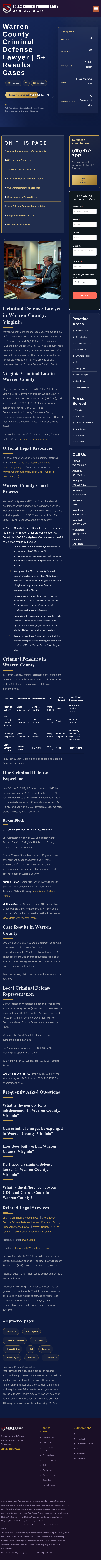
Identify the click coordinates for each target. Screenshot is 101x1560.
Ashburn (77, 471)
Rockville (77, 500)
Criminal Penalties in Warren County (25, 178)
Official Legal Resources (19, 160)
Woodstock (78, 530)
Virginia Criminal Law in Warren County (26, 151)
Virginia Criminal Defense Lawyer (21, 1217)
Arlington (77, 481)
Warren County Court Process (22, 169)
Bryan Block (28, 1239)
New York (77, 520)
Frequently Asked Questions (21, 215)
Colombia (77, 540)
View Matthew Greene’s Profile (20, 918)
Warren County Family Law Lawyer (32, 1231)
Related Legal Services (18, 224)
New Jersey (78, 510)
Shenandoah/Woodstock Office (31, 1248)
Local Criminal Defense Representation (26, 206)
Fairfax (76, 461)
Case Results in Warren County (23, 197)
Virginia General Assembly (34, 439)
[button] (96, 9)
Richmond (77, 490)
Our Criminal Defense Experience (23, 187)
